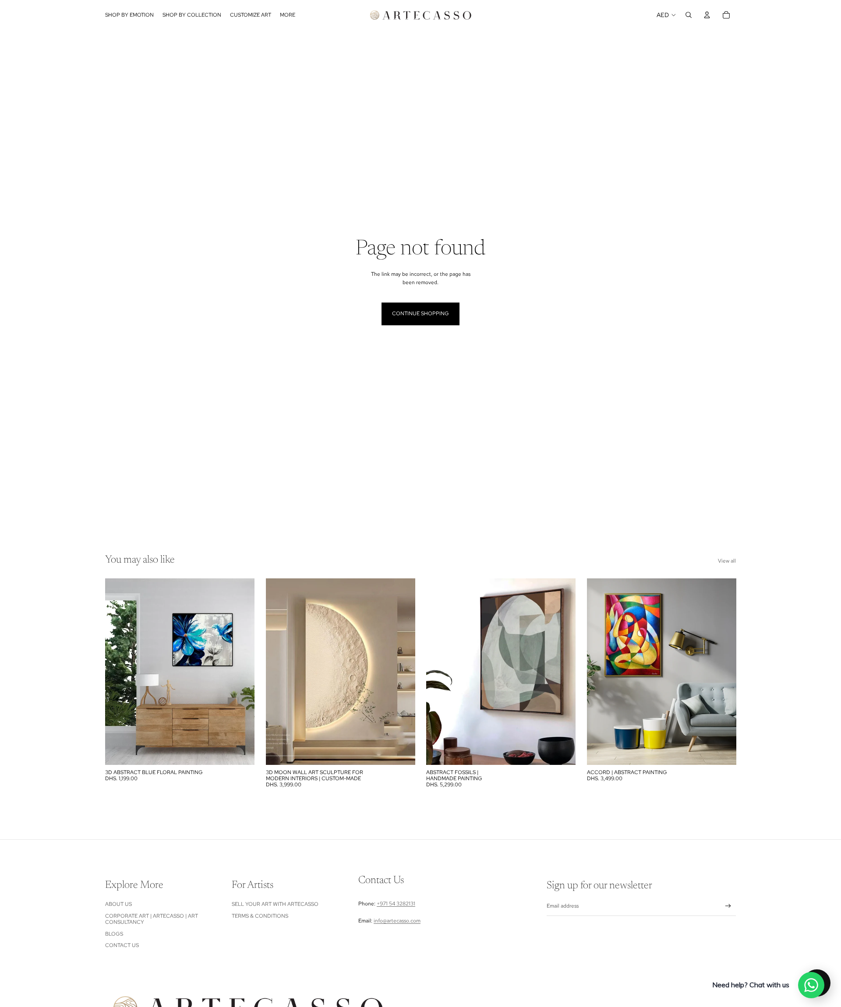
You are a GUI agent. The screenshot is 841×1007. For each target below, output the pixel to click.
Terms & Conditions (260, 915)
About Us (118, 904)
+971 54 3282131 (396, 903)
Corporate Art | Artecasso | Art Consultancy (151, 919)
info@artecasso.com (397, 920)
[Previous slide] (279, 671)
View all (727, 560)
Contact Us (122, 945)
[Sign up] (728, 906)
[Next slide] (402, 671)
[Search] (688, 15)
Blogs (114, 933)
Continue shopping (420, 313)
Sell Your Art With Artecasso (275, 904)
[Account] (707, 15)
